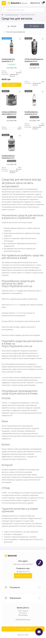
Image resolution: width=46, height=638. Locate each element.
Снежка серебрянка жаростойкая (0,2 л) (9, 113)
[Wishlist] (19, 39)
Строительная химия (12, 14)
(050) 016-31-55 (35, 3)
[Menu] (4, 3)
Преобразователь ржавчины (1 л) (8, 60)
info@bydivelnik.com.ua (23, 619)
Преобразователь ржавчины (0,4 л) (8, 157)
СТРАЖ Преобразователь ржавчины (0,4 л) (34, 60)
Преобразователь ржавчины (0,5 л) (31, 113)
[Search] (4, 10)
